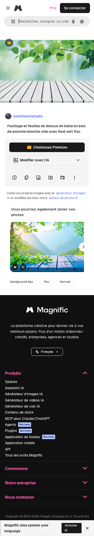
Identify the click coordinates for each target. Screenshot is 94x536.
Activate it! (71, 527)
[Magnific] (47, 311)
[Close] (87, 528)
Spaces (11, 381)
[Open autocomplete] (11, 21)
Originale (33, 43)
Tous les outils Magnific (24, 455)
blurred (65, 282)
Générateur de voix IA (22, 406)
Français (47, 352)
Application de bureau (29, 437)
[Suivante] (83, 247)
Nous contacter (19, 497)
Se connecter (75, 8)
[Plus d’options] (74, 178)
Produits (13, 373)
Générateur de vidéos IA (24, 400)
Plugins (18, 430)
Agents (17, 424)
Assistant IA (14, 388)
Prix (53, 8)
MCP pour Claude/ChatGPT (27, 418)
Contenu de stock (19, 412)
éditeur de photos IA (63, 198)
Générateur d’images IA (24, 394)
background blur (21, 282)
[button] (47, 352)
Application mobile (20, 443)
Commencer (16, 468)
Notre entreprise (20, 482)
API (8, 449)
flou (46, 282)
